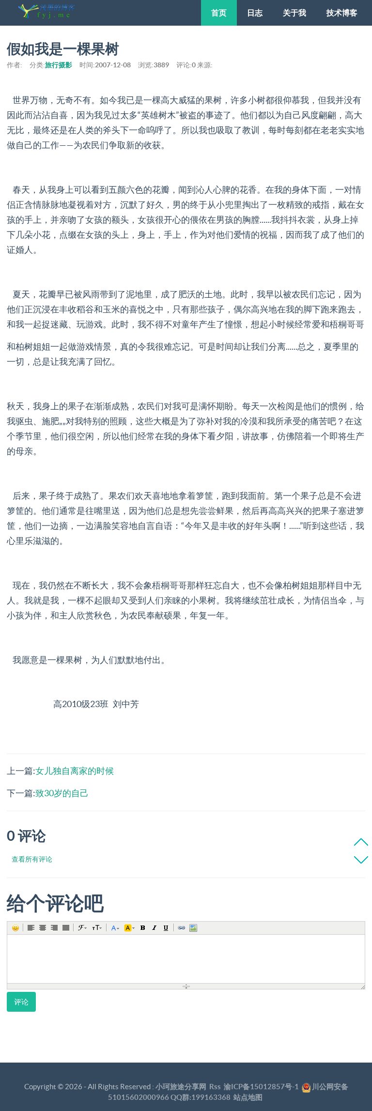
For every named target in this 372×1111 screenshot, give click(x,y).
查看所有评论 (32, 859)
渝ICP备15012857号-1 (261, 1086)
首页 (219, 12)
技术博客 (341, 12)
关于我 (294, 12)
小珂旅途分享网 (180, 1086)
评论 (21, 1002)
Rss (215, 1086)
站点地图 (248, 1097)
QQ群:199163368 (200, 1097)
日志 (255, 12)
